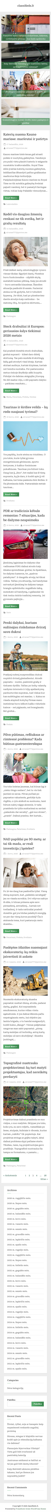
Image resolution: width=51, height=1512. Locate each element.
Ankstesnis (11, 1175)
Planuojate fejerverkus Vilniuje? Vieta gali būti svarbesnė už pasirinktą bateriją (23, 1451)
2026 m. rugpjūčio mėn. (19, 1198)
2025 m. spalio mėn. (17, 1245)
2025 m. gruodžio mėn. (18, 1234)
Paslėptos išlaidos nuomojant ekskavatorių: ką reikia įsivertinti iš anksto (25, 952)
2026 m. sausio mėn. (17, 1229)
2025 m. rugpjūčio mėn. (19, 1255)
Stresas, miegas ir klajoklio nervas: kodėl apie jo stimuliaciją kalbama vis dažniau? (25, 1439)
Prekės (25, 397)
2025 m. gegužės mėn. (18, 1270)
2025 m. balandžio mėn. (19, 1276)
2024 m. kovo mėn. (16, 1343)
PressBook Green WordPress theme (31, 1509)
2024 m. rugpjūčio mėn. (19, 1317)
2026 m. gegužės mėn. (18, 1208)
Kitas (43, 1179)
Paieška (11, 1400)
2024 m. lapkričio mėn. (18, 1301)
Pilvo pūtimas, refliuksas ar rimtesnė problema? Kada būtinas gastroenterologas (23, 739)
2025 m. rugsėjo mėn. (18, 1250)
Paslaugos (11, 316)
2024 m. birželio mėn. (18, 1327)
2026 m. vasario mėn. (18, 1224)
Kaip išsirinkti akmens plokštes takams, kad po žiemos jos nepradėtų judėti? (23, 1472)
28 (45, 1175)
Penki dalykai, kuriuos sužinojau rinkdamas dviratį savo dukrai (24, 627)
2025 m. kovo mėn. (16, 1281)
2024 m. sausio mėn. (17, 1353)
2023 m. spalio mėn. (17, 1369)
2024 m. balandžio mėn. (19, 1338)
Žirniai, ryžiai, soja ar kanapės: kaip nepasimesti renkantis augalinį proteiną (25, 1427)
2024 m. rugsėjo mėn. (18, 1312)
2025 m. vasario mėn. (18, 1286)
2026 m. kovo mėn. (16, 1219)
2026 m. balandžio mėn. (19, 1214)
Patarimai (16, 397)
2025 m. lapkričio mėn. (18, 1239)
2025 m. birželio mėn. (18, 1265)
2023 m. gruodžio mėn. (18, 1358)
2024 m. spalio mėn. (17, 1307)
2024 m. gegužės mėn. (18, 1332)
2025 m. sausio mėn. (17, 1291)
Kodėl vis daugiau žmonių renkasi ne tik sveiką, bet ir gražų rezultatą (23, 219)
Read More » (12, 198)
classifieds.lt (25, 5)
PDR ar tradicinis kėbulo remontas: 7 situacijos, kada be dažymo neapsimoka (24, 515)
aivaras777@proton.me (16, 148)
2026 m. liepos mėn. (17, 1203)
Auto (8, 612)
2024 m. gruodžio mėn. (18, 1296)
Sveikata (10, 501)
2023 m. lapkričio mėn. (18, 1363)
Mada (8, 397)
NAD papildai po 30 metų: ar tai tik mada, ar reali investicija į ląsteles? (24, 844)
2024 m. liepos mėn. (17, 1322)
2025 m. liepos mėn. (17, 1260)
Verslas (33, 397)
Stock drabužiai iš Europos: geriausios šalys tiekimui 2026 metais (23, 331)
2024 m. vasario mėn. (18, 1348)
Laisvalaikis (12, 204)
